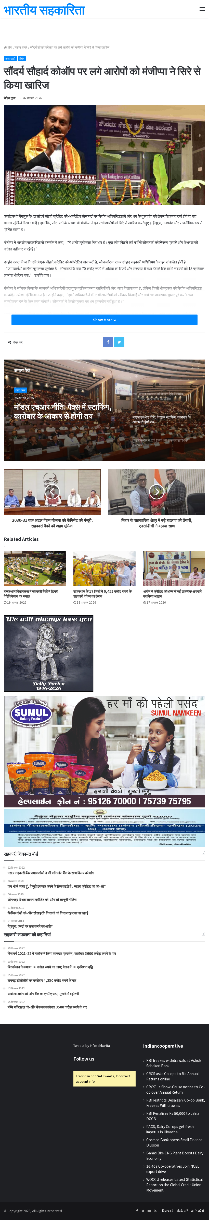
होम (9, 47)
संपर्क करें (182, 1210)
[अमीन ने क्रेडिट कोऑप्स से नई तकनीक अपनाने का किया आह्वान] (174, 568)
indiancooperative (163, 1045)
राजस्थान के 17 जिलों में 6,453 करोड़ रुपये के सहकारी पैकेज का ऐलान (102, 594)
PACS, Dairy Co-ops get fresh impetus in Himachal (170, 1129)
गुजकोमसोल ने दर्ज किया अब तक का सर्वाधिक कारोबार (62, 411)
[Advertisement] (104, 30)
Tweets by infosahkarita (91, 1045)
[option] (104, 410)
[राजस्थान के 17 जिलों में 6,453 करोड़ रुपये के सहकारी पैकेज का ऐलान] (104, 568)
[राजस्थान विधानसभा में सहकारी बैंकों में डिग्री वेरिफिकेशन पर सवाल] (35, 568)
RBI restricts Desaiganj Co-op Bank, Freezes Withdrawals (175, 1102)
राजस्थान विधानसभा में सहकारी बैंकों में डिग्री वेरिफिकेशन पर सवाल (31, 594)
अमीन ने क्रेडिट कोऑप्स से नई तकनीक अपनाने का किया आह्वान (172, 594)
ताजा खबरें (21, 47)
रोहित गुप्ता (10, 98)
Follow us (83, 1058)
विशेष (21, 58)
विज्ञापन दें (167, 1210)
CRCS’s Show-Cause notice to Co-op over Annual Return (175, 1089)
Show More (103, 319)
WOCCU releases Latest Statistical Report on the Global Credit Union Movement (174, 1185)
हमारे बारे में (197, 1210)
